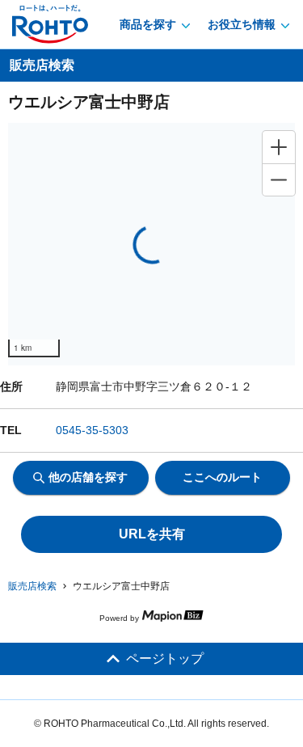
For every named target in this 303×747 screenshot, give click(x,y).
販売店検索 (32, 586)
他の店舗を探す (88, 477)
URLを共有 (152, 534)
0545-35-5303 (92, 430)
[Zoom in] (279, 147)
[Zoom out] (279, 179)
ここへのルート (222, 477)
